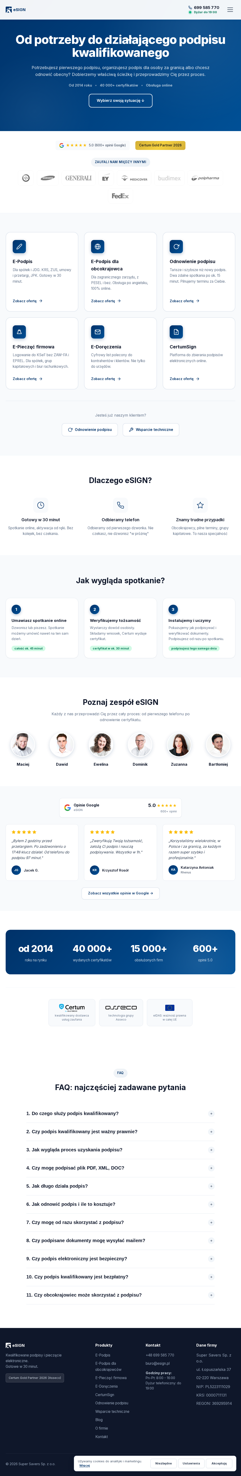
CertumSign (104, 1395)
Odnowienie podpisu (93, 429)
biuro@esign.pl (158, 1363)
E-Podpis (102, 1355)
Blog (99, 1420)
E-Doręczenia (106, 1386)
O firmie (101, 1428)
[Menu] (230, 9)
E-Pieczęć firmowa (111, 1378)
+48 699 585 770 (160, 1355)
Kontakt (101, 1437)
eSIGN (19, 9)
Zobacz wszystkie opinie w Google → (120, 893)
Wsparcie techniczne (154, 429)
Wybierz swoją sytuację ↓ (121, 100)
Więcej (84, 1465)
